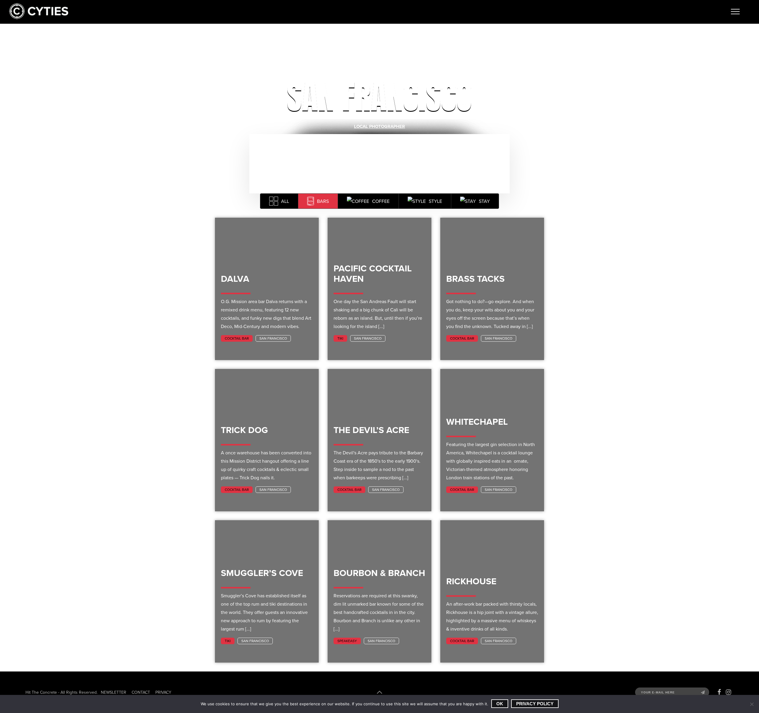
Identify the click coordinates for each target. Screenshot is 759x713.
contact (141, 692)
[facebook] (719, 692)
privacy (163, 692)
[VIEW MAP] (379, 163)
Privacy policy (535, 703)
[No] (752, 704)
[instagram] (728, 692)
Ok (499, 703)
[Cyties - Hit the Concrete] (38, 17)
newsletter (113, 692)
